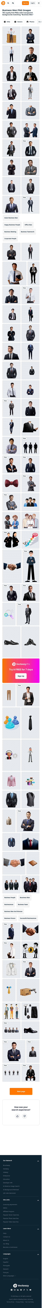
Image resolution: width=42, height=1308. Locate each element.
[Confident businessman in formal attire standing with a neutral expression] (11, 54)
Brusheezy (6, 1165)
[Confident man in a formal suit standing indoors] (30, 333)
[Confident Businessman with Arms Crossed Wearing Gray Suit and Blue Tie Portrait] (30, 111)
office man (28, 225)
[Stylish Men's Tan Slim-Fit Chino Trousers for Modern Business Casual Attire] (9, 695)
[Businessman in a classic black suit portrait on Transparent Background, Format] (30, 370)
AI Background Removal (11, 1190)
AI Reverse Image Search (11, 1186)
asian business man (11, 218)
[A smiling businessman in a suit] (11, 502)
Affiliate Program (8, 1211)
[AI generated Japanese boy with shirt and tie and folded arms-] (11, 446)
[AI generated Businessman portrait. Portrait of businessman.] (30, 54)
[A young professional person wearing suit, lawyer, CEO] (30, 408)
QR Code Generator (9, 1193)
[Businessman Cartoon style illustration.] (31, 566)
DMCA (5, 1208)
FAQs (4, 1233)
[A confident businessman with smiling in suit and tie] (13, 1051)
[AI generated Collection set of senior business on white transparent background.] (11, 1030)
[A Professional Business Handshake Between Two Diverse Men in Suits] (30, 931)
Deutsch (5, 1269)
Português (6, 1265)
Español (5, 1262)
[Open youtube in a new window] (30, 1290)
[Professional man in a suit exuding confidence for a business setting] (11, 186)
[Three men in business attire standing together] (30, 502)
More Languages (8, 1276)
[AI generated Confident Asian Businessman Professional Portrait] (11, 314)
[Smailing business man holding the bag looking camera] (11, 931)
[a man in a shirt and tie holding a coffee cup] (30, 295)
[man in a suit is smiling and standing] (11, 464)
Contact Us (6, 1237)
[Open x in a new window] (27, 1290)
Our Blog (6, 1244)
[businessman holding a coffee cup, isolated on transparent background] (11, 427)
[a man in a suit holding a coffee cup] (27, 695)
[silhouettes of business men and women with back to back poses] (11, 540)
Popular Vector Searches (11, 1215)
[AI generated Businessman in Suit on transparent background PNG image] (32, 1051)
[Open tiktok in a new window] (24, 1290)
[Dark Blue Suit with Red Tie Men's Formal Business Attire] (30, 842)
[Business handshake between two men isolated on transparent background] (13, 863)
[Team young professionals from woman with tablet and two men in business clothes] (30, 521)
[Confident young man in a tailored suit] (11, 370)
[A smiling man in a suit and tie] (30, 167)
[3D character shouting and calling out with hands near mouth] (30, 755)
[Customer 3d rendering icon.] (11, 723)
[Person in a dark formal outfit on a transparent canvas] (30, 1073)
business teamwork (27, 232)
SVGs (8, 22)
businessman (8, 904)
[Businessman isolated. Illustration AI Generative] (30, 35)
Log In (33, 3)
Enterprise (6, 1176)
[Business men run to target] (30, 540)
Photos (31, 22)
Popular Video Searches (11, 1222)
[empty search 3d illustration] (9, 614)
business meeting (10, 232)
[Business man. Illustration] (11, 92)
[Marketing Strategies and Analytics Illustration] (30, 781)
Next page (21, 1091)
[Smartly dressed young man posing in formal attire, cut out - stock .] (33, 273)
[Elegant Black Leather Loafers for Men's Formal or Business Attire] (11, 642)
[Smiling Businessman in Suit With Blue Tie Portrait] (11, 205)
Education (6, 1179)
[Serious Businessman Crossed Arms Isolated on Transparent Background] (11, 252)
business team (23, 904)
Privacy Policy (20, 1302)
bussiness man (25, 897)
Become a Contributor (10, 1247)
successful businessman (28, 918)
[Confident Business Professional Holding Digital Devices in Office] (30, 73)
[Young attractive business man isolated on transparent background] (30, 969)
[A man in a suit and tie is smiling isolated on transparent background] (30, 186)
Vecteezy (6, 1169)
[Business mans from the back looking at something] (30, 446)
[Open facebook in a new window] (11, 1290)
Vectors (19, 22)
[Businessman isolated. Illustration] (30, 483)
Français (6, 1272)
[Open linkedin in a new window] (18, 1290)
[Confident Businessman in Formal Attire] (30, 205)
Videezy (5, 1172)
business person (9, 918)
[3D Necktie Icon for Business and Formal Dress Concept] (9, 990)
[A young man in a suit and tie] (30, 593)
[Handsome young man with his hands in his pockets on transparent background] (11, 73)
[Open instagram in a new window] (15, 1290)
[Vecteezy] (3, 3)
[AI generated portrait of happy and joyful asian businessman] (30, 389)
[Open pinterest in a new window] (21, 1290)
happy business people (12, 225)
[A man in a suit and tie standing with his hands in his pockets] (30, 252)
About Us (6, 1240)
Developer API (7, 1183)
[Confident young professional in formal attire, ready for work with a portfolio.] (14, 273)
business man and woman (13, 911)
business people (9, 897)
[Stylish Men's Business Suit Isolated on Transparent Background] (11, 842)
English (5, 1258)
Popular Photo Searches (11, 1218)
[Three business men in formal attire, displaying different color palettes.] (11, 1011)
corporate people (10, 238)
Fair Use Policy (29, 1302)
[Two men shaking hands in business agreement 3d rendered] (11, 521)
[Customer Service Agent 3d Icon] (11, 755)
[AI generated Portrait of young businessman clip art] (11, 593)
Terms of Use (10, 1302)
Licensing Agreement (10, 1204)
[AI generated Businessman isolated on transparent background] (11, 408)
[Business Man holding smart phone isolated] (30, 427)
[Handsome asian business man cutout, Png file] (11, 111)
